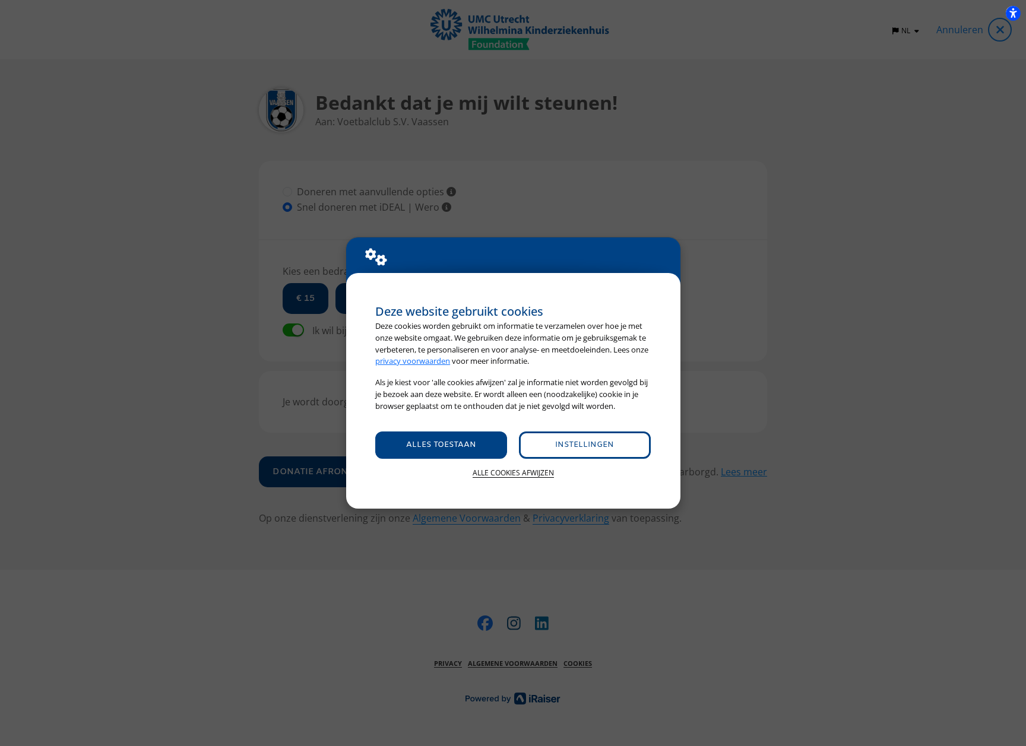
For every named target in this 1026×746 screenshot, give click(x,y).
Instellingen (584, 445)
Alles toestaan (441, 445)
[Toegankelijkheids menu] (1013, 13)
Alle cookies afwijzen (513, 472)
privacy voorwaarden (412, 360)
